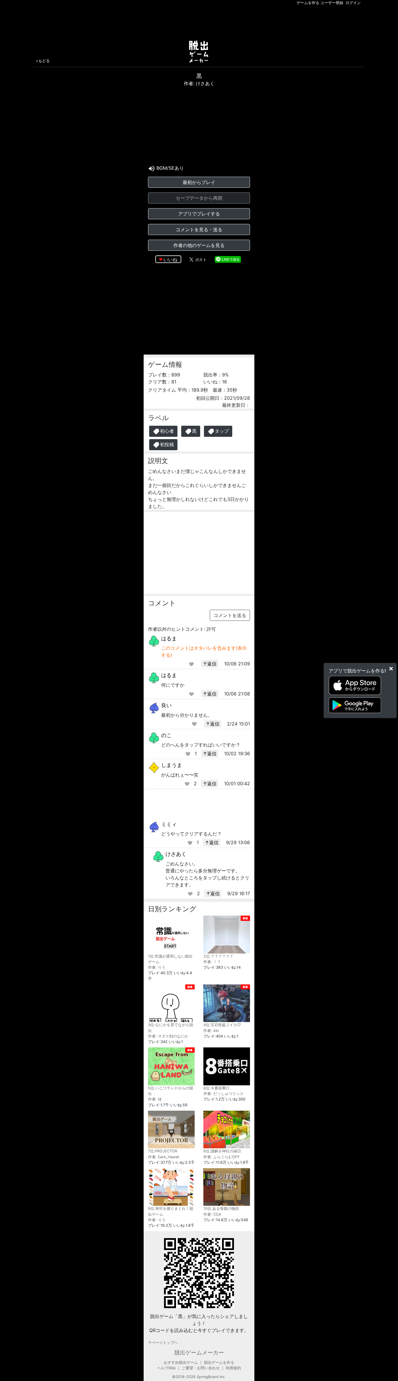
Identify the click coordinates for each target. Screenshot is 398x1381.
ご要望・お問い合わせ (201, 1368)
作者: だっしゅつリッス (223, 1093)
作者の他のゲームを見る (199, 245)
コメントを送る (230, 615)
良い (166, 705)
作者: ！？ (212, 962)
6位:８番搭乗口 (216, 1088)
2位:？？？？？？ (218, 956)
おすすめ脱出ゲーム (181, 1362)
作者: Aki (211, 1030)
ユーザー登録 (331, 3)
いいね (170, 259)
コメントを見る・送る (199, 229)
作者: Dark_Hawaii (163, 1157)
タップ (222, 431)
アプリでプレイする (199, 214)
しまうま (171, 765)
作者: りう (156, 967)
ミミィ (169, 824)
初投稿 (167, 444)
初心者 (167, 431)
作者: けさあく (199, 83)
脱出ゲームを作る (219, 1362)
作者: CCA (212, 1214)
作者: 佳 (155, 1099)
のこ (166, 735)
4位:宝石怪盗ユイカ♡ (222, 1025)
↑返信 (209, 664)
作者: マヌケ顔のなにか (168, 1036)
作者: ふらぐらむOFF (221, 1157)
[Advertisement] (199, 21)
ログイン (353, 3)
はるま (169, 638)
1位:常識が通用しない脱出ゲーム (170, 959)
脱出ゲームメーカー (199, 1352)
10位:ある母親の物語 (221, 1208)
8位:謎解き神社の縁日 (222, 1151)
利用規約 (233, 1368)
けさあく (175, 854)
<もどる (43, 60)
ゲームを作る (308, 3)
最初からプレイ (199, 182)
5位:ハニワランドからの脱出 (170, 1091)
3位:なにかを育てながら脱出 (170, 1028)
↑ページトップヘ (163, 1342)
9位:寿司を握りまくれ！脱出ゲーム (170, 1211)
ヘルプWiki (166, 1368)
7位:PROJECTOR (162, 1151)
